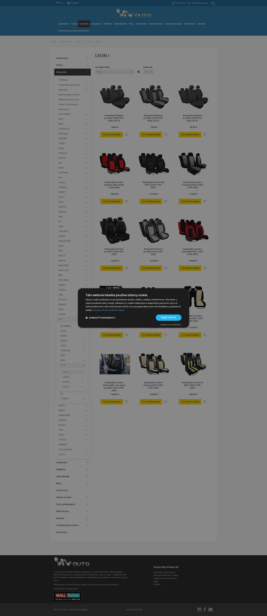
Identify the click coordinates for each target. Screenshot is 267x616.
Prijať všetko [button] (168, 317)
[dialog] (133, 308)
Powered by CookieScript (170, 325)
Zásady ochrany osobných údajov (109, 310)
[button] (100, 317)
